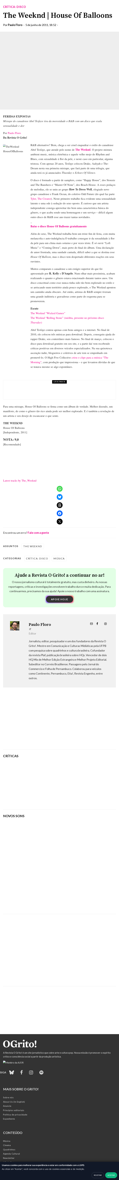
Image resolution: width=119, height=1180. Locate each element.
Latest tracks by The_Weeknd (19, 480)
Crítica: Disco (14, 6)
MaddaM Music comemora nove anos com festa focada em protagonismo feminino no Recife (66, 392)
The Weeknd (32, 546)
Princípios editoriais (13, 1110)
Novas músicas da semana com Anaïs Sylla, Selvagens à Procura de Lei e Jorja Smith (47, 903)
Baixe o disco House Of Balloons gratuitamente (59, 226)
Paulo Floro (15, 25)
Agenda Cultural (11, 1153)
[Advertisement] (59, 723)
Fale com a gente (38, 532)
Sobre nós (8, 1097)
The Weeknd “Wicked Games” (48, 313)
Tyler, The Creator (41, 198)
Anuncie (7, 1106)
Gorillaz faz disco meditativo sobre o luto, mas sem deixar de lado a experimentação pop (78, 784)
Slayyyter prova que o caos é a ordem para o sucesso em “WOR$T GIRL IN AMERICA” (79, 768)
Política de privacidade (15, 1114)
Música (31, 385)
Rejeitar (98, 1175)
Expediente (9, 1119)
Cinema (7, 1145)
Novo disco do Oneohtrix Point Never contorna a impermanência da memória (77, 800)
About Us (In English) (14, 1102)
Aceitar (111, 1175)
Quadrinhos (9, 1149)
